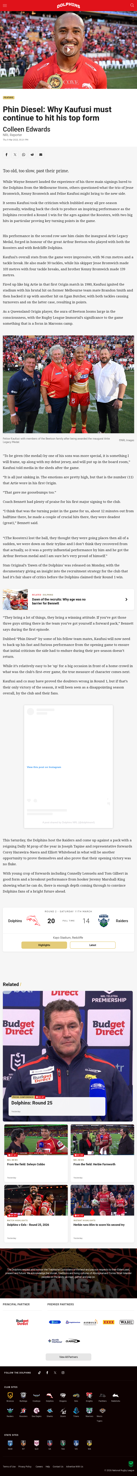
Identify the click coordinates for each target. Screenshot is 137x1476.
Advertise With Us (74, 1466)
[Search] (132, 5)
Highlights (44, 945)
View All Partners (68, 1357)
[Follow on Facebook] (47, 1372)
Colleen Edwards (26, 129)
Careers (39, 1466)
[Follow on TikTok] (39, 1372)
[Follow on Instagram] (63, 1372)
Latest (92, 945)
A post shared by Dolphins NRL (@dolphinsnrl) (68, 822)
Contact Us (58, 1466)
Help (48, 1466)
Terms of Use (9, 1466)
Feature (8, 98)
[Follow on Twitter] (55, 1372)
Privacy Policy (24, 1466)
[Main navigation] (5, 6)
